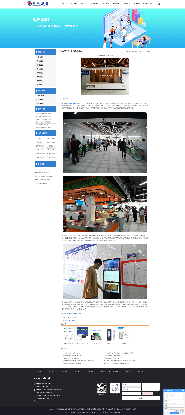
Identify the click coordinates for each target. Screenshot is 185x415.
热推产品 (84, 412)
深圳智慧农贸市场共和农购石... (44, 114)
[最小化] (183, 390)
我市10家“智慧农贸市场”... (42, 124)
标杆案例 (40, 57)
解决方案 (84, 4)
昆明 (113, 412)
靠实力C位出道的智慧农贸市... (44, 116)
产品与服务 (95, 4)
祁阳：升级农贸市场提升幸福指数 (113, 355)
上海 (111, 412)
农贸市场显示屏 (51, 157)
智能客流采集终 (51, 138)
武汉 (119, 412)
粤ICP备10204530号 (119, 409)
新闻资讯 (116, 4)
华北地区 (40, 73)
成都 (116, 412)
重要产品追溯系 (40, 146)
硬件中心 (41, 99)
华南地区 (40, 61)
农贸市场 (72, 314)
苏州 (98, 412)
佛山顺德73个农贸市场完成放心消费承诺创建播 (116, 363)
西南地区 (40, 81)
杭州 (95, 412)
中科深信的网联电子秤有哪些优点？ (72, 358)
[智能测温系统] (110, 334)
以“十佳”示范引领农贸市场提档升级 (72, 355)
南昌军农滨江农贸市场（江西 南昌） (74, 318)
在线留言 (127, 4)
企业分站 (67, 412)
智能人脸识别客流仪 (82, 344)
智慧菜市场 (78, 314)
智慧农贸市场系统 (68, 344)
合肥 (106, 412)
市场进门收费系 (51, 153)
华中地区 (40, 85)
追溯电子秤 (40, 150)
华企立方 (134, 409)
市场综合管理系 (51, 142)
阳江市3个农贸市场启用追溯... (43, 122)
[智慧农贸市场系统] (69, 334)
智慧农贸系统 (97, 409)
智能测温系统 (110, 344)
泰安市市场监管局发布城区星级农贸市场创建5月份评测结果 (78, 361)
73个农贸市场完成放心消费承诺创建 (72, 363)
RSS (77, 412)
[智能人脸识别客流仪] (82, 334)
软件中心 (41, 103)
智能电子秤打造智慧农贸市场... (44, 119)
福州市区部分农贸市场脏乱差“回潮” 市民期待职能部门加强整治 (120, 361)
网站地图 (73, 412)
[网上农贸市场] (96, 334)
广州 (103, 412)
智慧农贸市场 (84, 409)
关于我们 (74, 4)
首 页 (136, 51)
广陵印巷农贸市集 (70, 320)
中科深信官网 (148, 4)
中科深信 (140, 371)
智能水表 (124, 344)
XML (80, 412)
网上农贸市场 (51, 150)
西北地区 (40, 77)
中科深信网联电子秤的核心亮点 (71, 353)
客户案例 (105, 4)
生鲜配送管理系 (40, 157)
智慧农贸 (67, 314)
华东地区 (40, 69)
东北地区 (40, 65)
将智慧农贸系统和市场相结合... (44, 127)
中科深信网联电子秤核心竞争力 (112, 358)
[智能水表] (124, 334)
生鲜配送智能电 (40, 153)
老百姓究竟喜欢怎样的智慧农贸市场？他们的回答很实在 (118, 353)
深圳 (100, 412)
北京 (108, 412)
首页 (63, 4)
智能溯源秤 (40, 142)
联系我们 (137, 4)
